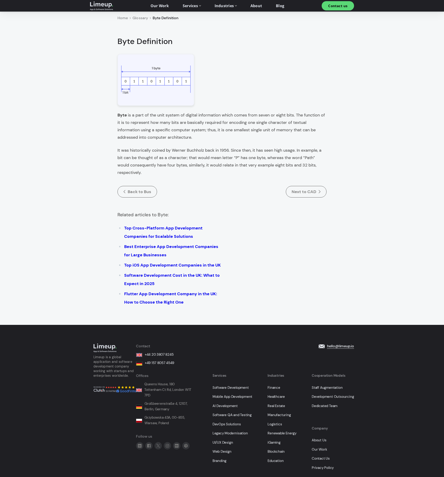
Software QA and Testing (232, 415)
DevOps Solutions (227, 424)
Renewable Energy (282, 433)
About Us (319, 440)
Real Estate (276, 406)
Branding (219, 461)
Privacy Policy (323, 468)
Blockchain (276, 451)
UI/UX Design (223, 442)
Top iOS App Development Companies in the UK (172, 265)
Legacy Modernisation (230, 433)
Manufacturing (279, 415)
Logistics (275, 424)
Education (276, 461)
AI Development (225, 406)
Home (122, 18)
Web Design (222, 451)
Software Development (231, 388)
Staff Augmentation (327, 388)
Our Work (319, 449)
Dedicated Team (324, 406)
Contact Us (321, 458)
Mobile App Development (233, 397)
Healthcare (276, 397)
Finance (274, 388)
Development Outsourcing (333, 397)
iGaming (274, 442)
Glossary (140, 18)
